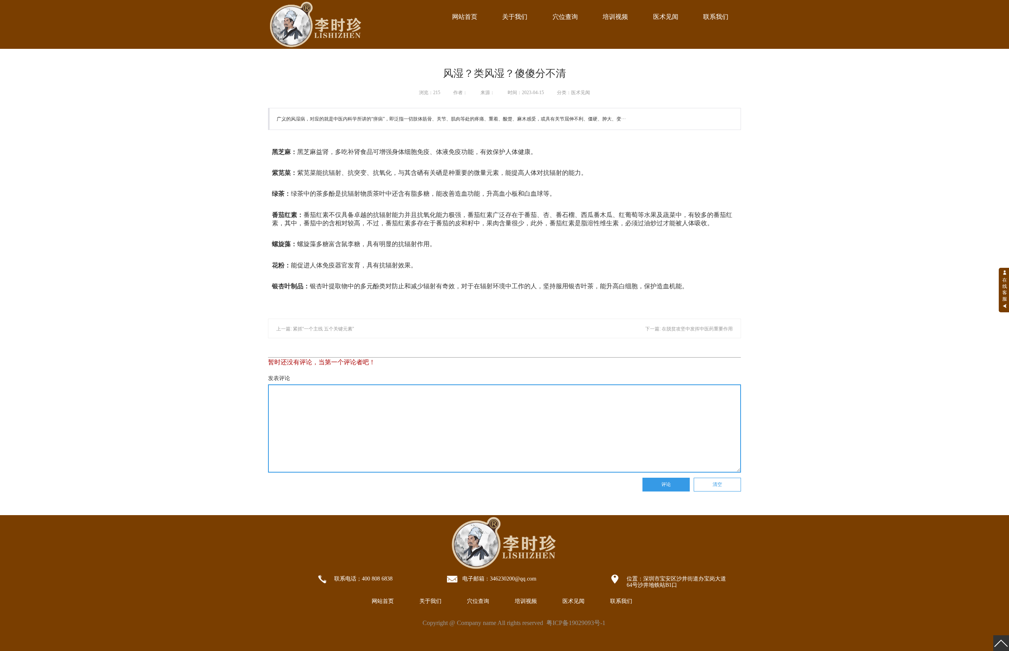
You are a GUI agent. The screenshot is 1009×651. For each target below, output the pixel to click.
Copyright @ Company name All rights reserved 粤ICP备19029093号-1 (514, 622)
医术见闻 (665, 16)
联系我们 (715, 16)
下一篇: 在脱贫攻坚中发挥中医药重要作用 (689, 329)
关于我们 (514, 16)
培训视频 (615, 16)
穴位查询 (565, 16)
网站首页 (464, 16)
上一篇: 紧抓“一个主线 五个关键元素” (315, 329)
